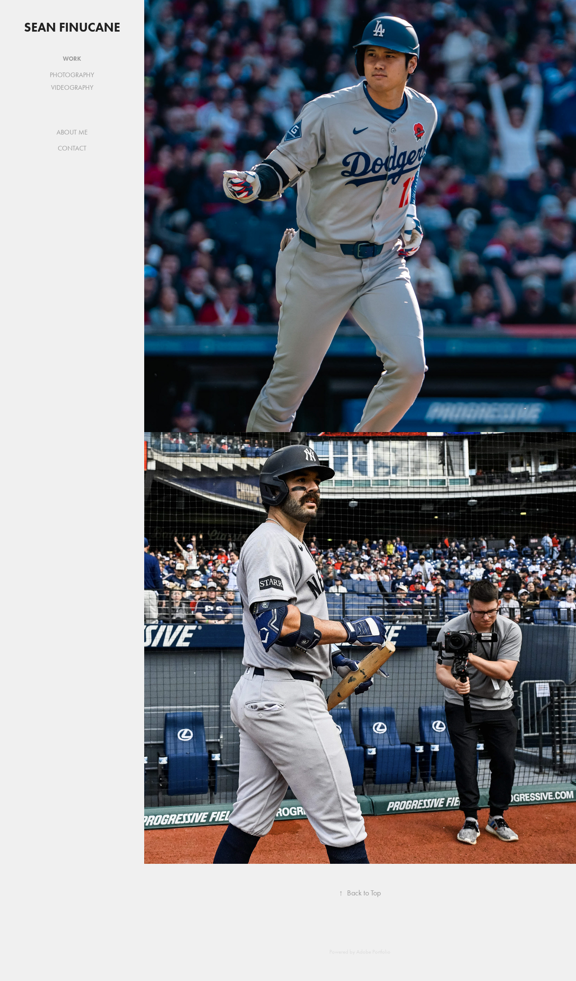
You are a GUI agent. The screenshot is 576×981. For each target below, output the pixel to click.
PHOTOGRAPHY (72, 75)
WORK (72, 58)
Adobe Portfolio (373, 952)
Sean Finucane (72, 27)
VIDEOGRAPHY (72, 87)
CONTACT (72, 148)
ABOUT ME (72, 132)
